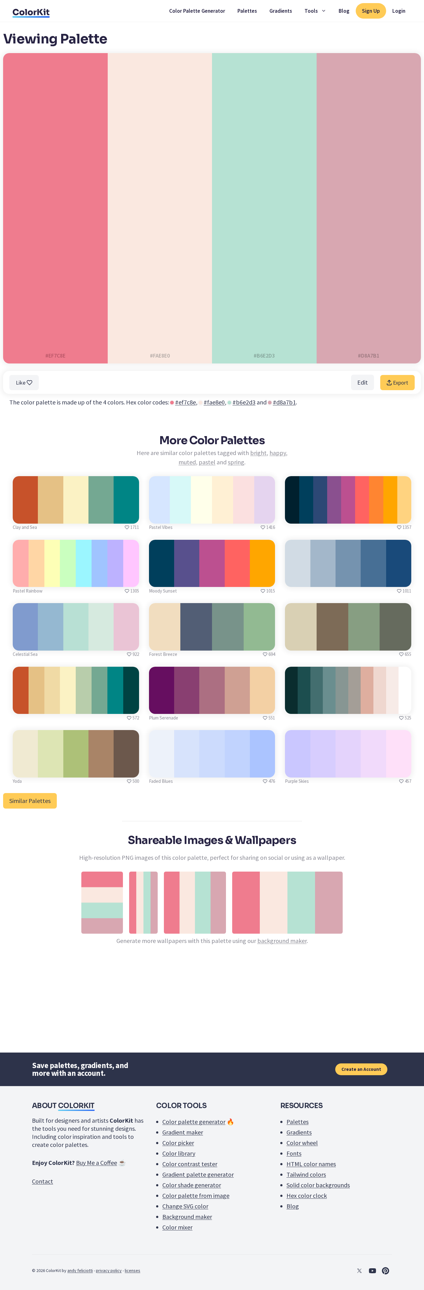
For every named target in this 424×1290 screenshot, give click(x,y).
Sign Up (371, 10)
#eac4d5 (126, 644)
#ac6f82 (212, 707)
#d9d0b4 (300, 644)
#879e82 (364, 644)
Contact (42, 1181)
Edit (362, 382)
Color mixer (177, 1227)
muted (187, 462)
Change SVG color (185, 1206)
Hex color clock (306, 1195)
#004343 (131, 707)
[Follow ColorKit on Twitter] (359, 1270)
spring (236, 462)
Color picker (178, 1143)
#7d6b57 (332, 644)
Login (398, 10)
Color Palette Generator (197, 10)
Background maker (187, 1216)
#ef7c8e (185, 402)
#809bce (25, 644)
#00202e (292, 517)
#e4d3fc (348, 771)
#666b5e (395, 644)
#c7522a (25, 517)
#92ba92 (259, 644)
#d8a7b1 (284, 402)
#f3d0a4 (262, 707)
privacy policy (109, 1270)
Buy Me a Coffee (96, 1162)
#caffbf (68, 580)
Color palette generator (193, 1121)
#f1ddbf (164, 644)
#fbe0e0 (244, 517)
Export (400, 382)
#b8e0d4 (75, 644)
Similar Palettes (30, 801)
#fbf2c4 (76, 517)
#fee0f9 (399, 771)
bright (258, 453)
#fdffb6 (52, 580)
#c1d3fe (237, 771)
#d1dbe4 (297, 580)
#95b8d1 (50, 644)
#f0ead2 (25, 771)
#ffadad (20, 580)
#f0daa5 (52, 707)
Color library (178, 1153)
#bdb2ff (115, 580)
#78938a (228, 644)
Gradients (280, 10)
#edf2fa (161, 771)
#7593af (348, 580)
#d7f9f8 (180, 517)
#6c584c (126, 771)
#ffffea (201, 517)
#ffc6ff (131, 580)
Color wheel (302, 1143)
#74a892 (101, 517)
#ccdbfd (212, 771)
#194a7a (399, 580)
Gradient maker (182, 1132)
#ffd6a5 (36, 580)
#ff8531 (376, 517)
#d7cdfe (322, 771)
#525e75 (196, 644)
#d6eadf (101, 644)
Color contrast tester (189, 1164)
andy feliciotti (80, 1270)
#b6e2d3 (243, 402)
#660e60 (161, 707)
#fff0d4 (222, 517)
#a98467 (101, 771)
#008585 (126, 517)
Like (21, 382)
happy (277, 453)
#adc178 (75, 771)
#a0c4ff (100, 580)
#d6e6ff (159, 517)
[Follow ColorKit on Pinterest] (385, 1270)
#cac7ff (297, 771)
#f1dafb (373, 771)
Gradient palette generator (198, 1174)
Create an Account (361, 1069)
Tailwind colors (306, 1174)
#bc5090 (348, 517)
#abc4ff (262, 771)
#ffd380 (404, 517)
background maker (282, 941)
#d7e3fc (187, 771)
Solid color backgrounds (318, 1185)
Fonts (293, 1153)
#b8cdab (83, 707)
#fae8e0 (214, 402)
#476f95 (373, 580)
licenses (132, 1270)
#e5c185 (51, 517)
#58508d (187, 580)
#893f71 (187, 707)
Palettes (247, 10)
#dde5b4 (50, 771)
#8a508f (334, 517)
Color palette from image (195, 1195)
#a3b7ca (323, 580)
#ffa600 (390, 517)
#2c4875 (320, 517)
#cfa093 (237, 707)
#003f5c (306, 517)
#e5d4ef (264, 517)
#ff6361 (362, 517)
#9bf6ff (84, 580)
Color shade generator (191, 1185)
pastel (207, 462)
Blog (344, 10)
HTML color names (311, 1164)
